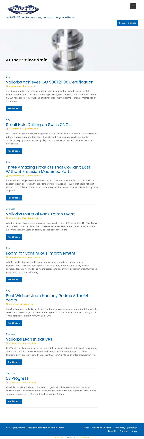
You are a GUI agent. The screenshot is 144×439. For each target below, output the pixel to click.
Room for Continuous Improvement (40, 253)
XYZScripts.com (82, 437)
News (134, 431)
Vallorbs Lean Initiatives (29, 339)
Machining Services (101, 427)
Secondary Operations (126, 427)
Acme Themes (58, 427)
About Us (112, 431)
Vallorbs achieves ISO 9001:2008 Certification (50, 82)
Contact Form (60, 437)
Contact (124, 431)
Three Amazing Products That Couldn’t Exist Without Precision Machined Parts (48, 169)
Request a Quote (127, 23)
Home (86, 427)
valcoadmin (30, 86)
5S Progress (17, 378)
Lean (13, 209)
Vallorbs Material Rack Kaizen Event (40, 214)
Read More (13, 108)
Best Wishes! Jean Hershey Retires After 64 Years (47, 298)
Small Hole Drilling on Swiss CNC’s (38, 124)
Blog (8, 77)
